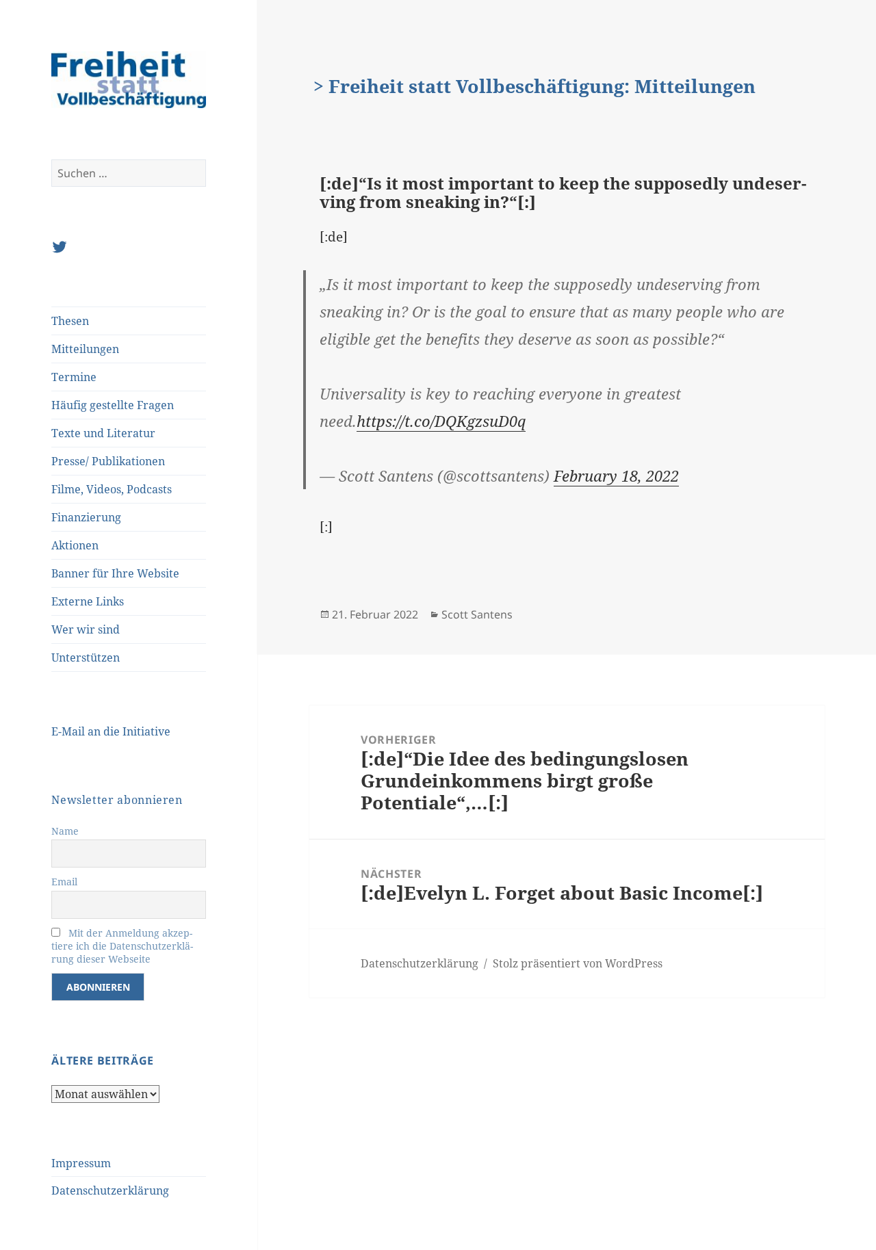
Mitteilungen (85, 348)
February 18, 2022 (616, 475)
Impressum (81, 1163)
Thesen (70, 320)
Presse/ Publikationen (108, 461)
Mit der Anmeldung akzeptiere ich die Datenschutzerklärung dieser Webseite (122, 945)
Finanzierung (86, 517)
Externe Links (87, 601)
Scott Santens (477, 614)
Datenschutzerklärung (110, 1190)
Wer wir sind (85, 629)
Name (65, 830)
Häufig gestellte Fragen (112, 405)
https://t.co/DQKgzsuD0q (441, 421)
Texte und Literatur (103, 433)
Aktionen (75, 545)
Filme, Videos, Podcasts (111, 489)
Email (64, 881)
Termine (73, 377)
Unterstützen (85, 657)
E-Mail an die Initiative (110, 731)
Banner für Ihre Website (115, 573)
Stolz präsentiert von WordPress (577, 963)
